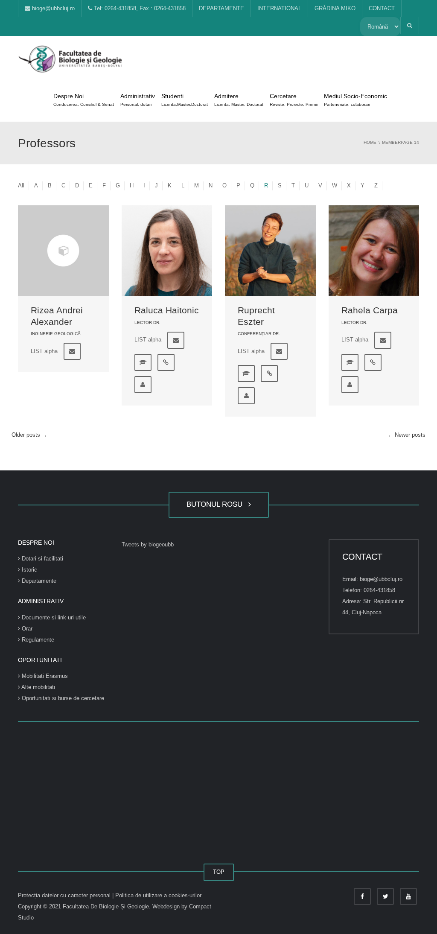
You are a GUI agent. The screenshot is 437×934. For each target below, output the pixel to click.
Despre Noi (83, 100)
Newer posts (406, 435)
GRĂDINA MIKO (335, 8)
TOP (218, 872)
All (21, 185)
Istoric (28, 569)
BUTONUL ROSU (216, 504)
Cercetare (294, 100)
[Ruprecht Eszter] (270, 250)
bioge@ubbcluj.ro (52, 8)
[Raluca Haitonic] (167, 250)
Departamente (38, 581)
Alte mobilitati (37, 687)
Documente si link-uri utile (53, 617)
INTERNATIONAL (279, 8)
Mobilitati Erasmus (44, 676)
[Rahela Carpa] (374, 250)
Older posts (29, 435)
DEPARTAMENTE (221, 8)
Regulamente (37, 639)
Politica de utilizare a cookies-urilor (158, 895)
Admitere (238, 100)
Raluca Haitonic (166, 310)
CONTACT (382, 8)
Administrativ (137, 100)
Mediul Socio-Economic (355, 100)
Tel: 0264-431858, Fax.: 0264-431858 (139, 8)
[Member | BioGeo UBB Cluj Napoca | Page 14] (71, 57)
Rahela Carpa (369, 310)
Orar (26, 628)
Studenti (184, 100)
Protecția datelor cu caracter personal (65, 895)
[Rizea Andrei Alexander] (63, 250)
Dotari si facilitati (41, 558)
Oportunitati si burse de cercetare (62, 698)
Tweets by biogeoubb (148, 544)
